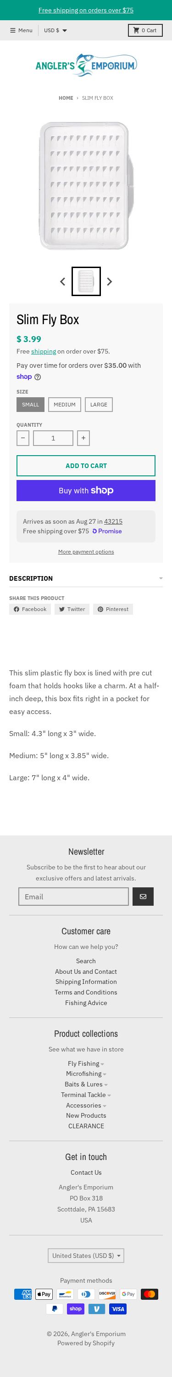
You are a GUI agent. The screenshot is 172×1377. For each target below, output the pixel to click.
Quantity (29, 425)
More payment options (86, 551)
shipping (43, 351)
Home (66, 98)
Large (98, 404)
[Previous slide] (63, 281)
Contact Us (86, 1172)
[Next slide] (109, 281)
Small (30, 404)
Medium (65, 404)
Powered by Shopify (86, 1343)
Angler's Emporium (98, 1334)
